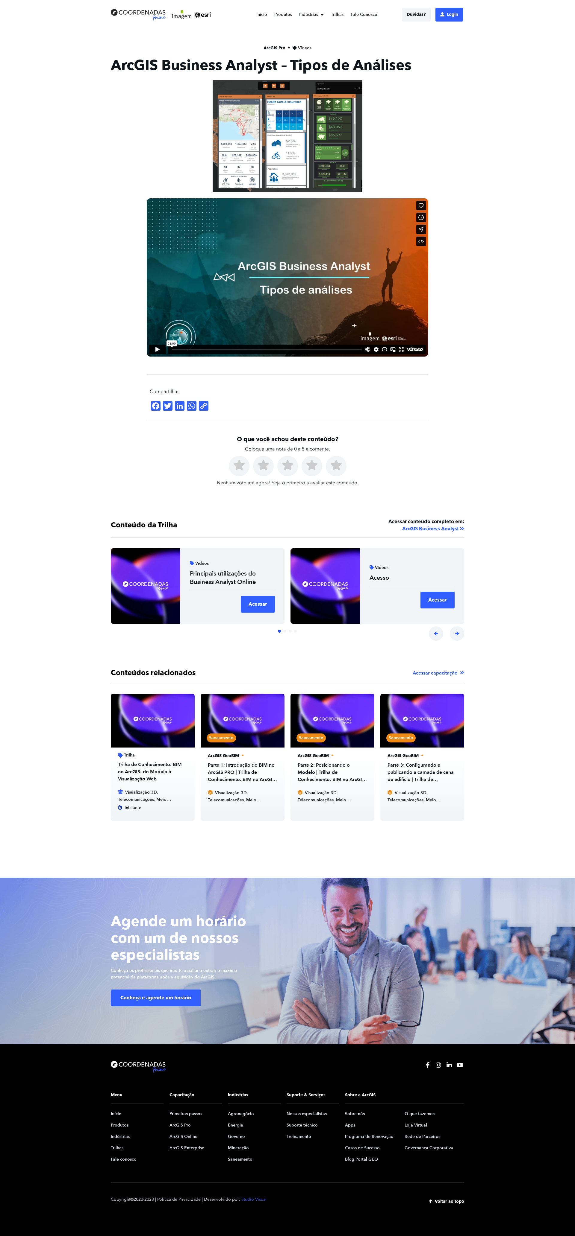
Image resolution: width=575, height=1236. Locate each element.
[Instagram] (438, 1065)
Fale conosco (124, 1159)
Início (261, 14)
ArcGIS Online (183, 1136)
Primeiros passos (186, 1113)
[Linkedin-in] (449, 1065)
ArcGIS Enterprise (187, 1147)
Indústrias (308, 14)
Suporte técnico (302, 1125)
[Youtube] (460, 1065)
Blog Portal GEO (361, 1159)
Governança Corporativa (429, 1147)
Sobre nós (355, 1113)
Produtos (283, 14)
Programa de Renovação (369, 1136)
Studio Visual (254, 1199)
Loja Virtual (416, 1125)
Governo (236, 1136)
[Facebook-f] (427, 1065)
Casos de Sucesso (362, 1147)
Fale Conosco (364, 14)
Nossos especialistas (307, 1113)
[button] (436, 633)
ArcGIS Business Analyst (430, 529)
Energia (235, 1125)
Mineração (238, 1147)
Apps (350, 1125)
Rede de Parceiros (422, 1136)
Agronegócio (241, 1113)
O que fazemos (420, 1113)
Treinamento (299, 1136)
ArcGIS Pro (180, 1125)
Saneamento (240, 1159)
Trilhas (337, 14)
